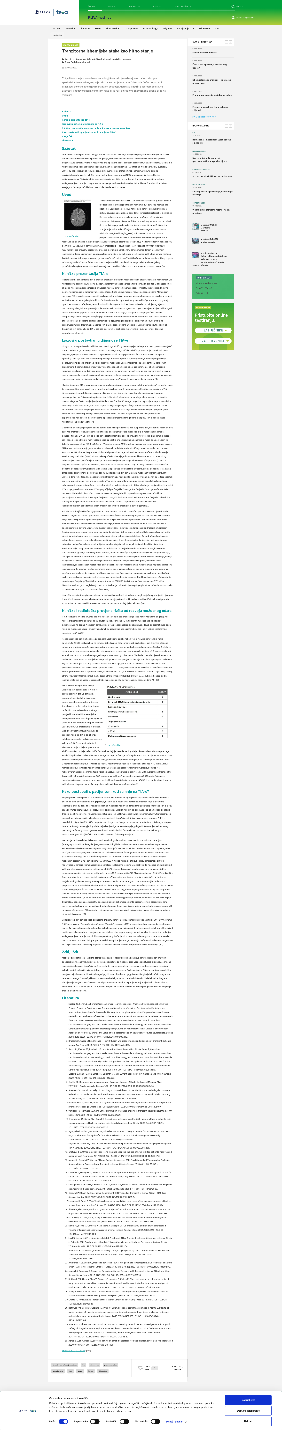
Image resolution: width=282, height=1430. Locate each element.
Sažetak (66, 111)
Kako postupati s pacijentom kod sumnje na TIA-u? (89, 132)
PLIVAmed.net (99, 17)
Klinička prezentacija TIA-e (76, 119)
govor (80, 1371)
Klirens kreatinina (204, 283)
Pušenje (200, 293)
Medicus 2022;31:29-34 (73, 1350)
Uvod (65, 115)
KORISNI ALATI (204, 278)
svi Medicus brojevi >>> (204, 116)
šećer (90, 1371)
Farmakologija (198, 151)
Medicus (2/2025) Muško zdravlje (209, 240)
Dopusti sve (248, 1400)
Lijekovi (112, 6)
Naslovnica (57, 35)
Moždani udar (70, 45)
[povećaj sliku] (80, 215)
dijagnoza (94, 1365)
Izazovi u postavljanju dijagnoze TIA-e (82, 124)
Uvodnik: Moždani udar (204, 52)
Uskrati (248, 1421)
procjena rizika (110, 1365)
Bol (194, 133)
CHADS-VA (202, 288)
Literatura (67, 140)
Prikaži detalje (174, 1421)
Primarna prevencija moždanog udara (212, 95)
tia (83, 1365)
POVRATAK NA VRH (176, 1368)
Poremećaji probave (201, 169)
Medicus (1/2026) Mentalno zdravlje (209, 228)
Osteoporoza (198, 185)
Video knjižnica (182, 6)
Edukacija (134, 6)
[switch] (95, 1421)
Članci (91, 6)
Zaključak (67, 136)
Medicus (157, 6)
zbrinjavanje (58, 1371)
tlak (70, 1371)
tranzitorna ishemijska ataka (65, 1365)
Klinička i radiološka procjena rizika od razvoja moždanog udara (96, 128)
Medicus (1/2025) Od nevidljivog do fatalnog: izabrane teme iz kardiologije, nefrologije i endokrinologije (209, 259)
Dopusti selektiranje (248, 1410)
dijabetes (103, 1371)
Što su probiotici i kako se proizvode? (212, 176)
